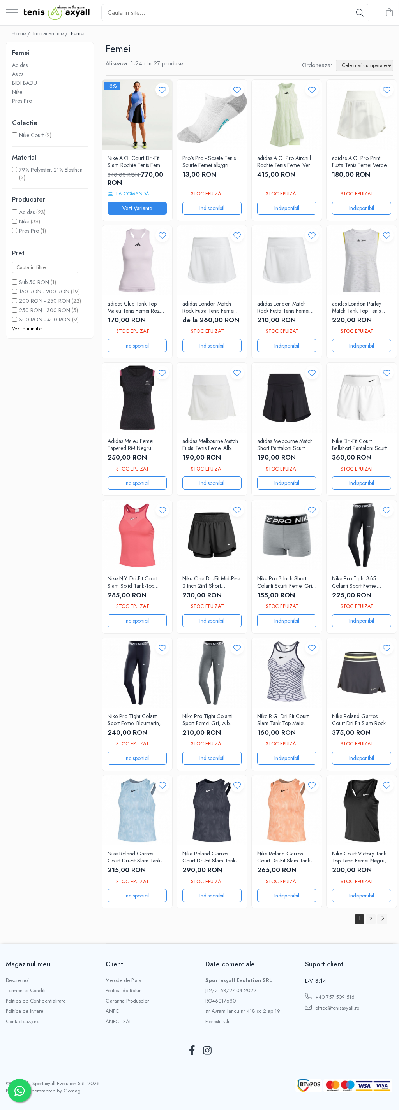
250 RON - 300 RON (44, 310)
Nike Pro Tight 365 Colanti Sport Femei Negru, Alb (354, 582)
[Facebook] (192, 1051)
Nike (17, 92)
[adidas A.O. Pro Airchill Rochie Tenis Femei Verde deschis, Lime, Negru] (287, 115)
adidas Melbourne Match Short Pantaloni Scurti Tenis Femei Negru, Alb (285, 444)
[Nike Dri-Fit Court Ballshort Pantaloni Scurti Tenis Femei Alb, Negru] (362, 398)
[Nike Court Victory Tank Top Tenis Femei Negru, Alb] (362, 810)
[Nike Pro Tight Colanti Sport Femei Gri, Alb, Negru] (212, 673)
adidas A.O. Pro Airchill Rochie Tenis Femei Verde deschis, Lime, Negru (286, 162)
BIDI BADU (24, 83)
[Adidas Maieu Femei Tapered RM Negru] (137, 398)
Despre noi (17, 980)
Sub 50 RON (34, 282)
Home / (22, 33)
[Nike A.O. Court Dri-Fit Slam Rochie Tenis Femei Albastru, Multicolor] (137, 115)
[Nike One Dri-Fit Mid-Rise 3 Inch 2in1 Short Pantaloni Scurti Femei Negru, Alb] (212, 535)
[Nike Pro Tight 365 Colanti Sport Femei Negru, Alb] (362, 535)
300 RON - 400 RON (45, 319)
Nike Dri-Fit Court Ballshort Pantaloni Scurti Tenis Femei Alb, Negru (360, 444)
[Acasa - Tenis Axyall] (56, 13)
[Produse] (11, 13)
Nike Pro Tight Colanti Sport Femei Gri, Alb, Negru (207, 720)
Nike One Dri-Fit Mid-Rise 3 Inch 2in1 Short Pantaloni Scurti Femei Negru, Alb (211, 582)
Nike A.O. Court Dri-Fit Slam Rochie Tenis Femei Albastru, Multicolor (136, 162)
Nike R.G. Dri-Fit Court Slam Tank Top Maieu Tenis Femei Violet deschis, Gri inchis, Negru (286, 720)
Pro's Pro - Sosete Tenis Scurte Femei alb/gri (209, 162)
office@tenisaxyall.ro (336, 1008)
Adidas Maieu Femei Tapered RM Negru (131, 444)
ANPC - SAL (119, 1021)
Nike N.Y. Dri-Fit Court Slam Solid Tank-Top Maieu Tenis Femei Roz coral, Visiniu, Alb (134, 582)
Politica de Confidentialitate (35, 1001)
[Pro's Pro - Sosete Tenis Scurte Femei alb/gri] (212, 115)
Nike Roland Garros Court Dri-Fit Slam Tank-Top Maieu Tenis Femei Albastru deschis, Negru (135, 857)
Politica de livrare (24, 1011)
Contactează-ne (22, 1021)
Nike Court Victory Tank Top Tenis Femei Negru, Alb (359, 857)
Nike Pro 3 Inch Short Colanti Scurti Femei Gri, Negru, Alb (285, 582)
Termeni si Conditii (26, 990)
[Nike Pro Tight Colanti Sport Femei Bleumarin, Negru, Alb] (137, 673)
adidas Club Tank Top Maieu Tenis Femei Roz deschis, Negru (134, 307)
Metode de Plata (123, 980)
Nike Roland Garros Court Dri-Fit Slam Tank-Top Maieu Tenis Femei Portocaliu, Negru (284, 857)
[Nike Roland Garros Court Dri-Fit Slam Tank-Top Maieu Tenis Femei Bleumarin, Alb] (212, 810)
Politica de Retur (123, 990)
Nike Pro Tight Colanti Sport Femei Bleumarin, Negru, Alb (134, 720)
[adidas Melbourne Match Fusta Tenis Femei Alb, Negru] (212, 398)
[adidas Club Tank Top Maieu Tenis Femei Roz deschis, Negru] (137, 260)
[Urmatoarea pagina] (382, 919)
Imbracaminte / (51, 33)
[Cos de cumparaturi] (389, 13)
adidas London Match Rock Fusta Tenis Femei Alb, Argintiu (208, 307)
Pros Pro (22, 101)
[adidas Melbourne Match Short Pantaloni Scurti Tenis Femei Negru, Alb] (287, 398)
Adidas (20, 65)
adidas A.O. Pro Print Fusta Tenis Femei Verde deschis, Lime (359, 162)
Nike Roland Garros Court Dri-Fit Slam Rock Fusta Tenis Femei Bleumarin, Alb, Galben (359, 720)
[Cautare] (360, 12)
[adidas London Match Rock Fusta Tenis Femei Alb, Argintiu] (212, 260)
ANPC (112, 1011)
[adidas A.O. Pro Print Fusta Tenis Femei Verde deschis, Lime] (362, 115)
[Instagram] (207, 1051)
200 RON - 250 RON (44, 301)
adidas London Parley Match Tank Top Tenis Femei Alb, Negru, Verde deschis (360, 307)
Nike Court (31, 135)
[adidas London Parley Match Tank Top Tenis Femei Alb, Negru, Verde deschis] (362, 260)
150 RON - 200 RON (44, 291)
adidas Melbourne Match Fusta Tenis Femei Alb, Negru (210, 444)
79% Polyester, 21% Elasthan (51, 170)
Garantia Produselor (127, 1001)
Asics (17, 74)
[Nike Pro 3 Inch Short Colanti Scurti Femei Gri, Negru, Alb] (287, 535)
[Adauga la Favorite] (162, 90)
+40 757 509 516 (334, 997)
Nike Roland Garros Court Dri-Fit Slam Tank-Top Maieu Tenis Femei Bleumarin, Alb (209, 857)
